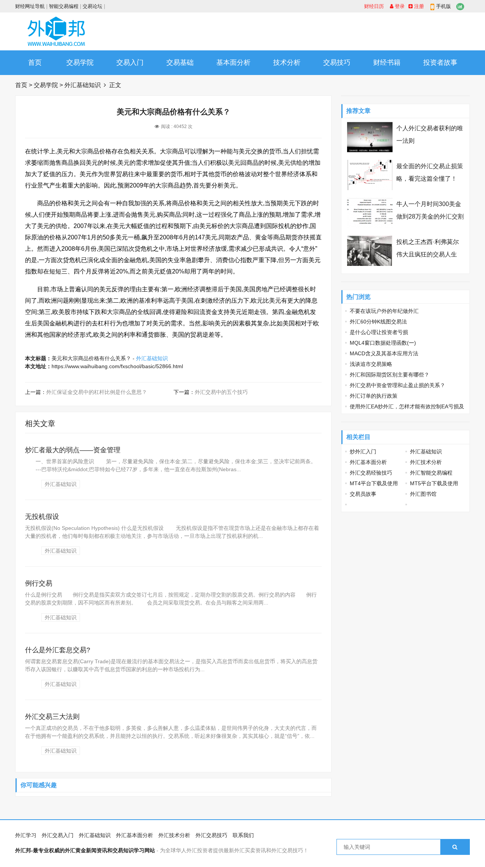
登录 (399, 6)
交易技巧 (336, 62)
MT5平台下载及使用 (434, 483)
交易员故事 (363, 494)
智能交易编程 (63, 6)
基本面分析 (233, 62)
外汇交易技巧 (211, 835)
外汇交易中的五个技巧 (221, 392)
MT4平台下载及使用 (374, 483)
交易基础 (180, 62)
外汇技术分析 (426, 462)
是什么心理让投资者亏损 (379, 332)
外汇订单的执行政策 (373, 396)
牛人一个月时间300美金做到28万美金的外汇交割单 (430, 216)
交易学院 (80, 62)
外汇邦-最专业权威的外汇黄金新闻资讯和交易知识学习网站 (85, 850)
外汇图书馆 (423, 494)
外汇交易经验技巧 (371, 473)
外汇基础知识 (82, 85)
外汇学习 (25, 835)
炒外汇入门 (363, 451)
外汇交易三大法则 (52, 716)
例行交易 (38, 583)
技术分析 (286, 62)
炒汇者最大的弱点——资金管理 (72, 450)
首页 (35, 62)
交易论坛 (92, 6)
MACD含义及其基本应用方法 (384, 353)
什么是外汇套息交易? (57, 650)
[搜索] (454, 847)
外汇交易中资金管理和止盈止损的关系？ (397, 385)
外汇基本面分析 (368, 462)
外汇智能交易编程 (431, 473)
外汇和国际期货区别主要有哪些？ (389, 375)
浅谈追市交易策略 (371, 364)
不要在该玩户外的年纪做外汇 (384, 311)
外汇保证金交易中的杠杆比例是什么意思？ (96, 392)
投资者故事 (440, 62)
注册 (418, 6)
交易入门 (130, 62)
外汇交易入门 (58, 835)
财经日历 (374, 6)
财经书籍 (387, 62)
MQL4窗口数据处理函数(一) (383, 343)
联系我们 (243, 835)
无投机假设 (42, 516)
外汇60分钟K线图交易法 (378, 322)
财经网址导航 (30, 6)
